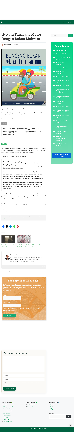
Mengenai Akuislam (8, 407)
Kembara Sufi (30, 407)
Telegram (52, 409)
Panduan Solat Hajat (62, 85)
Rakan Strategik (7, 421)
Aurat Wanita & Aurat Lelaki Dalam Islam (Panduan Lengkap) (23, 246)
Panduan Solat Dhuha (63, 77)
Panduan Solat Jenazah (60, 63)
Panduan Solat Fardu (62, 54)
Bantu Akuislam (7, 409)
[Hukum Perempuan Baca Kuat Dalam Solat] (8, 239)
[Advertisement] (37, 10)
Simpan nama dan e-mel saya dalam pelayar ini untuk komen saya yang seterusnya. (23, 383)
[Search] (70, 35)
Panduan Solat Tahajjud (60, 72)
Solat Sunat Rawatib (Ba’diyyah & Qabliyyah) (62, 90)
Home (2, 28)
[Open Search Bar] (63, 22)
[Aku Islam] (2, 22)
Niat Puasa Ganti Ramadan (61, 144)
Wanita (11, 271)
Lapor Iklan (6, 413)
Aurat (4, 271)
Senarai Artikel (7, 411)
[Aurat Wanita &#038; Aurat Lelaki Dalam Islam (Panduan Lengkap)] (23, 239)
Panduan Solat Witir (62, 107)
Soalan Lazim (7, 415)
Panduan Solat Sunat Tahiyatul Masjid (62, 111)
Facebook (52, 405)
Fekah (5, 28)
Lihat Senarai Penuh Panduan (61, 155)
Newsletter (6, 419)
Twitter (52, 407)
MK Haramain (31, 405)
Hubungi (5, 417)
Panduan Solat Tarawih (60, 102)
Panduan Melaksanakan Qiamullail (60, 138)
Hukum (7, 271)
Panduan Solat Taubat (63, 68)
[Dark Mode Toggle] (70, 425)
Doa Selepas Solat (61, 50)
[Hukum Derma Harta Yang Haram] (39, 239)
